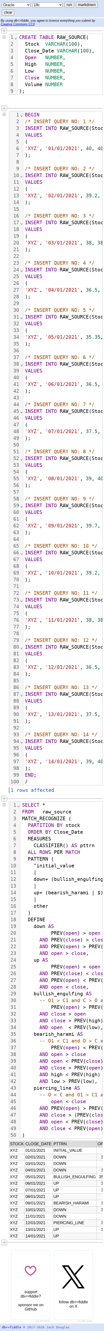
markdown (87, 5)
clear (8, 12)
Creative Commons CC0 (18, 24)
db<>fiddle (11, 1327)
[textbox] (60, 64)
